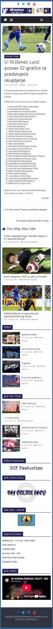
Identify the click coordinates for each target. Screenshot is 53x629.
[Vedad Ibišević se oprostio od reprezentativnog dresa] (26, 287)
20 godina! (25, 363)
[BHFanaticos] (26, 9)
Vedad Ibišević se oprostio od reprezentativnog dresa (21, 315)
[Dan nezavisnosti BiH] (11, 348)
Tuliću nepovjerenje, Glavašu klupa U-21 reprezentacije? (26, 237)
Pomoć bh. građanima (31, 377)
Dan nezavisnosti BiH (30, 349)
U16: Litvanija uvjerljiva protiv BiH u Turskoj (33, 221)
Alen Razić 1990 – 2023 (11, 553)
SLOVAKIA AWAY (11, 418)
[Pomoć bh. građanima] (11, 376)
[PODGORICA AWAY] (11, 441)
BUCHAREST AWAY (9, 562)
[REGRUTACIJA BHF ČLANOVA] (11, 426)
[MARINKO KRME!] (11, 333)
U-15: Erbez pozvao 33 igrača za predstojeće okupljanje (24, 210)
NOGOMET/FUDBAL (12, 56)
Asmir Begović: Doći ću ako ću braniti (25, 276)
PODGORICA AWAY (29, 442)
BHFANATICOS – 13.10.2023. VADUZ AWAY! (18, 541)
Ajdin (23, 85)
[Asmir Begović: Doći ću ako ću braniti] (26, 249)
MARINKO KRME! (29, 334)
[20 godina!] (11, 362)
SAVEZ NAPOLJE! (28, 403)
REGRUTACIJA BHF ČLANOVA (34, 427)
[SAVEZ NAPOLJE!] (11, 402)
